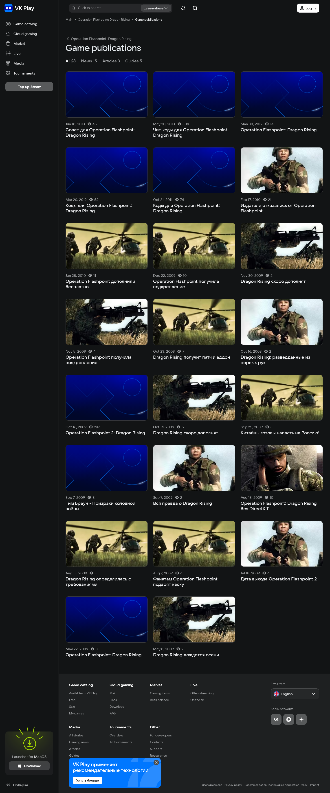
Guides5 (133, 61)
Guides (74, 755)
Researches (158, 755)
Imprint (314, 784)
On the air (197, 700)
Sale (72, 707)
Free (72, 700)
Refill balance (159, 700)
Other (155, 727)
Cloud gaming (121, 685)
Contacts (156, 742)
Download (117, 707)
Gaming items (160, 693)
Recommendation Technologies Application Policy (276, 784)
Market (156, 685)
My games (76, 713)
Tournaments (121, 727)
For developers (161, 735)
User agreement (212, 784)
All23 (71, 61)
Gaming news (79, 742)
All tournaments (121, 742)
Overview (116, 735)
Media (74, 727)
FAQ (113, 713)
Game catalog (81, 685)
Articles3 (111, 61)
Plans (113, 700)
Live (194, 685)
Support (156, 749)
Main (113, 693)
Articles (74, 749)
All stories (76, 735)
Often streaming (202, 693)
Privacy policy (233, 784)
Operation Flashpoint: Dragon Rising (101, 38)
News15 (89, 61)
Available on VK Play (83, 693)
